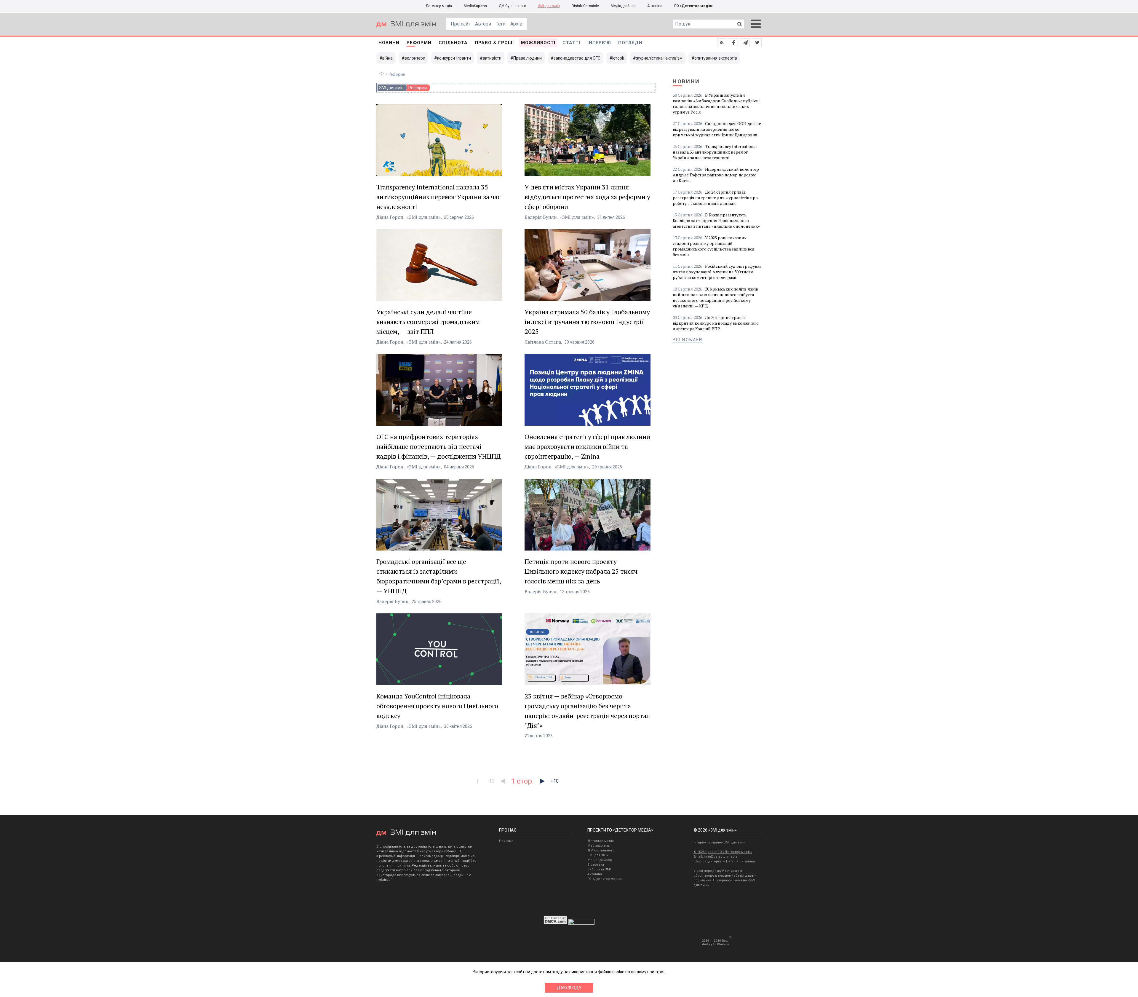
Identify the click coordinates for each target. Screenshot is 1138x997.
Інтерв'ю (599, 42)
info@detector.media (720, 857)
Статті (571, 42)
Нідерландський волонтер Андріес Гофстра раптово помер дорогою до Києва (716, 174)
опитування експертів (715, 58)
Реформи (419, 42)
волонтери (415, 58)
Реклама (506, 841)
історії (618, 58)
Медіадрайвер (623, 6)
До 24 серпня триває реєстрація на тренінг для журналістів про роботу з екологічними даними (715, 197)
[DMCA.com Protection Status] (556, 923)
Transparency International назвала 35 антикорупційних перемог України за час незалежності (715, 151)
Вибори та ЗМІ (599, 869)
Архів (516, 24)
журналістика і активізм (659, 58)
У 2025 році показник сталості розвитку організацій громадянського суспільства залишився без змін (714, 246)
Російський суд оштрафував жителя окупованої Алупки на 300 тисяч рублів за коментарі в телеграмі (717, 271)
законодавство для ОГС (577, 58)
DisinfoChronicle (585, 6)
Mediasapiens (598, 846)
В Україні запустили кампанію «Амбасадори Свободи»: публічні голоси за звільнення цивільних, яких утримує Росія (716, 103)
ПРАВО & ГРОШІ (494, 42)
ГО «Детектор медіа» (693, 6)
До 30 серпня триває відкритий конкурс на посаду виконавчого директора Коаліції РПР (716, 323)
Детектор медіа (439, 6)
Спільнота (453, 42)
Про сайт (460, 24)
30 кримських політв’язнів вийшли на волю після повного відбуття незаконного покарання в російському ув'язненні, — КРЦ (715, 297)
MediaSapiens (475, 6)
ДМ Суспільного (512, 6)
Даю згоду (569, 987)
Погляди (630, 42)
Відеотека (595, 865)
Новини (388, 42)
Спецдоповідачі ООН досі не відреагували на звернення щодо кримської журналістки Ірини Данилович (717, 129)
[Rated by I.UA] (581, 923)
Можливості (538, 42)
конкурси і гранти (454, 58)
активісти (492, 58)
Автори (483, 24)
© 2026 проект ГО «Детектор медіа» (722, 852)
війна (387, 58)
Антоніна (654, 6)
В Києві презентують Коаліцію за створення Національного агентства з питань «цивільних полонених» (716, 220)
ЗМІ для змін (549, 6)
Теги (501, 24)
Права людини (527, 58)
